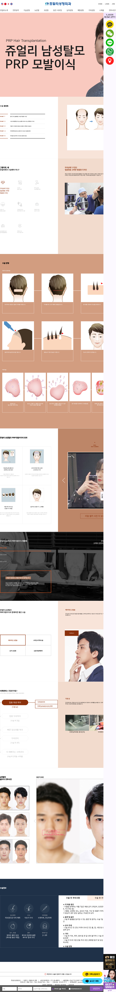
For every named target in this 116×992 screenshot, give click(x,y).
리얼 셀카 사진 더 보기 (95, 516)
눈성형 (37, 10)
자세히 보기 (71, 633)
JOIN (113, 4)
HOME (100, 4)
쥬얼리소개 (4, 10)
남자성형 (70, 10)
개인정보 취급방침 (60, 985)
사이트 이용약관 (47, 985)
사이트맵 (71, 985)
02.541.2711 (63, 982)
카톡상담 (63, 989)
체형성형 (81, 10)
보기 (80, 988)
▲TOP (110, 990)
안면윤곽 (16, 10)
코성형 (46, 10)
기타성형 (91, 10)
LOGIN (107, 4)
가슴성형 (27, 10)
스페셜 (101, 10)
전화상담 (56, 989)
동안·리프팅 (57, 10)
